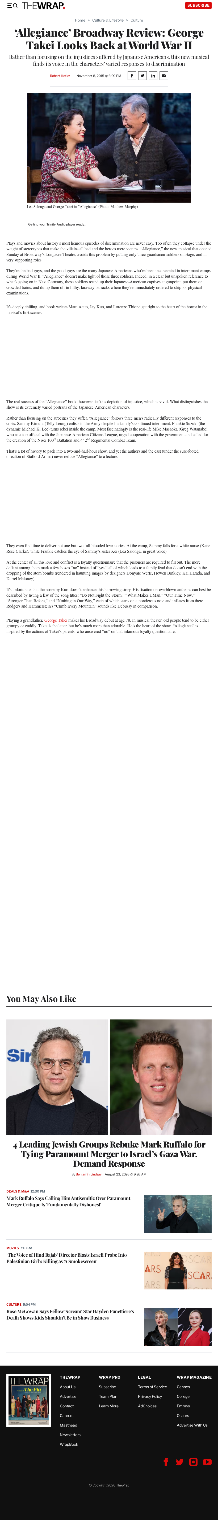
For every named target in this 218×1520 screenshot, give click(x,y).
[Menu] (12, 5)
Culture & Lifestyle (108, 20)
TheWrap (70, 1377)
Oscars (183, 1415)
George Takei (55, 620)
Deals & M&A (17, 1191)
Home (80, 20)
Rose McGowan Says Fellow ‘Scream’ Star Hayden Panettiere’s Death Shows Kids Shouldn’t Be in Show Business (70, 1314)
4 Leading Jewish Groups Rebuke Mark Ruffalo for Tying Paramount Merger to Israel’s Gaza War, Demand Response (109, 1153)
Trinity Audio (56, 224)
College (183, 1396)
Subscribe (198, 5)
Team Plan (108, 1396)
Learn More (109, 1406)
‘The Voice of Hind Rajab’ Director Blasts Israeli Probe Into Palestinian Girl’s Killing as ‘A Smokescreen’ (66, 1258)
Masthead (68, 1425)
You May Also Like (41, 998)
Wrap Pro (110, 1377)
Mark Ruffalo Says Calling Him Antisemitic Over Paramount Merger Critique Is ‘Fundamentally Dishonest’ (68, 1201)
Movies (12, 1248)
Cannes (183, 1386)
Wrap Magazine (194, 1377)
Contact (67, 1406)
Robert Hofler (60, 76)
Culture (137, 20)
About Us (68, 1386)
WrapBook (69, 1444)
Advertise (68, 1396)
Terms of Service (152, 1386)
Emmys (183, 1406)
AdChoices (147, 1406)
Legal (144, 1377)
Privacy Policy (150, 1396)
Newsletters (70, 1434)
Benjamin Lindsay (89, 1174)
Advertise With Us (192, 1425)
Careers (66, 1415)
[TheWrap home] (43, 5)
